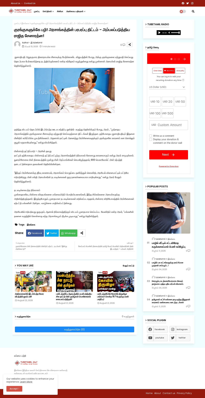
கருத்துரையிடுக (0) (74, 329)
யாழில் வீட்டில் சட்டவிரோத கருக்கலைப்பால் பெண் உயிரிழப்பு (168, 244)
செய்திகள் (47, 11)
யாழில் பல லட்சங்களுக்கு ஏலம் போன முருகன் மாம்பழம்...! (167, 264)
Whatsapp (70, 233)
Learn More (26, 381)
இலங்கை (25, 23)
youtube (159, 337)
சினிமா (60, 11)
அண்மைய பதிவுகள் (74, 11)
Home (149, 393)
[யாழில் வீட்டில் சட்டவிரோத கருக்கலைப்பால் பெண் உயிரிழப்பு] (168, 213)
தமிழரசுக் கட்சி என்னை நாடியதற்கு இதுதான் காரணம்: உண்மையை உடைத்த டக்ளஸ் (171, 301)
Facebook (37, 233)
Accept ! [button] (14, 388)
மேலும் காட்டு (128, 265)
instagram (182, 329)
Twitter (53, 233)
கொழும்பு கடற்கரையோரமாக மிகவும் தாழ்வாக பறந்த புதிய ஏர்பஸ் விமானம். (168, 282)
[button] (193, 11)
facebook (160, 329)
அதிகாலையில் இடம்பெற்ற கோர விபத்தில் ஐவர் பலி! (29, 295)
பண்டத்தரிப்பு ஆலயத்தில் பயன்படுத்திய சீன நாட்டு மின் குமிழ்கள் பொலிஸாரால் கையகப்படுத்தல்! (74, 297)
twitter (182, 337)
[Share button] (82, 233)
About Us (16, 3)
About (157, 393)
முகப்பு (37, 11)
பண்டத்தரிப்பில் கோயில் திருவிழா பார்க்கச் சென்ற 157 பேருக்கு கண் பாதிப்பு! (113, 297)
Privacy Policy (184, 393)
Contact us (29, 3)
